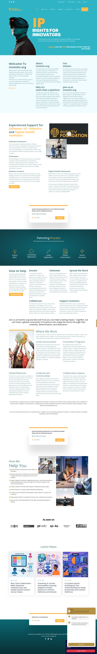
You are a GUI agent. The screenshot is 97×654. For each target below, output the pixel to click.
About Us (44, 9)
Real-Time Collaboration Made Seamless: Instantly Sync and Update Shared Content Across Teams (21, 587)
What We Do (12, 88)
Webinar (60, 9)
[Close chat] (93, 611)
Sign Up (51, 47)
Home (37, 9)
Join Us (85, 2)
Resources (61, 2)
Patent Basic (14, 256)
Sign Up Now (14, 186)
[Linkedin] (11, 1)
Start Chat (81, 644)
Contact (77, 9)
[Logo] (15, 9)
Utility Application (48, 256)
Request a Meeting (16, 294)
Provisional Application (31, 256)
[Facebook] (9, 1)
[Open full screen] (91, 611)
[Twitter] (13, 1)
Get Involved (69, 9)
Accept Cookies (80, 651)
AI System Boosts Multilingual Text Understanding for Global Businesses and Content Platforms (75, 587)
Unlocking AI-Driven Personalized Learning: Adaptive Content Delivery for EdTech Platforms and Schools (47, 587)
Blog (79, 2)
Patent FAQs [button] (70, 2)
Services (52, 9)
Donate (85, 9)
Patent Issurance (82, 256)
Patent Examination (65, 256)
